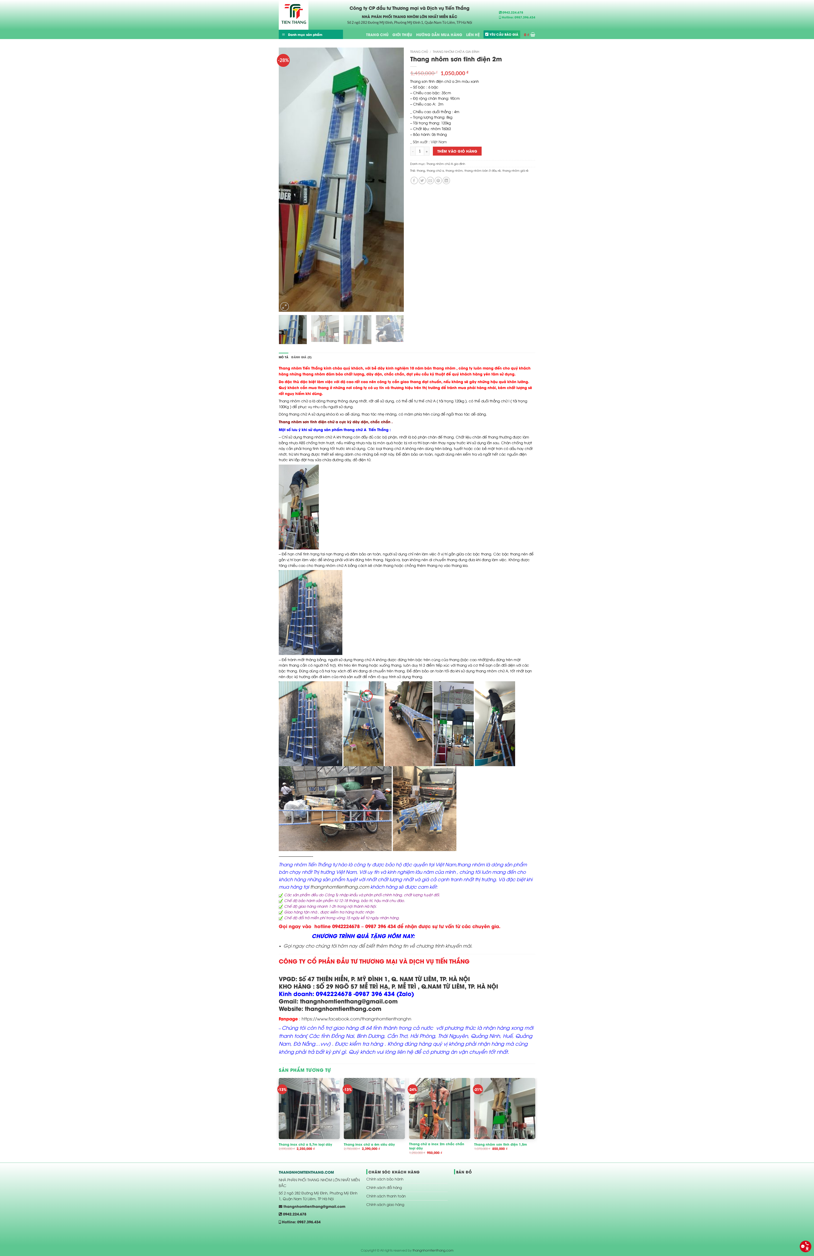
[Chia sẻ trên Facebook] (414, 180)
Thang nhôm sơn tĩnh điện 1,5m (500, 1144)
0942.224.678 (512, 12)
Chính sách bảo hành (384, 1178)
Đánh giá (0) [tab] (301, 357)
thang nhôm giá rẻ (515, 170)
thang (421, 170)
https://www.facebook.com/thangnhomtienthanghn (355, 1018)
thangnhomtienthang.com (339, 886)
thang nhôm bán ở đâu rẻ (482, 170)
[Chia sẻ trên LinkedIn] (446, 180)
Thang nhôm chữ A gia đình (456, 51)
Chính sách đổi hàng (384, 1187)
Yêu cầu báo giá (503, 34)
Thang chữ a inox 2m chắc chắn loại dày (436, 1146)
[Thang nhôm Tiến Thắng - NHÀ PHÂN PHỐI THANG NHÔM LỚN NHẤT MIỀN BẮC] (300, 15)
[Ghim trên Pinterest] (438, 180)
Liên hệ (473, 34)
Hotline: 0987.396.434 (518, 17)
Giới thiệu (402, 34)
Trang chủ (377, 34)
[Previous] (286, 179)
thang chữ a (435, 170)
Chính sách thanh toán (386, 1195)
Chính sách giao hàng (385, 1204)
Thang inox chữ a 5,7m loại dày (305, 1144)
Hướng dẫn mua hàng (439, 34)
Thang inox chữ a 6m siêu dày (369, 1144)
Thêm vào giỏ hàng (457, 150)
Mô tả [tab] (283, 357)
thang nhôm (454, 170)
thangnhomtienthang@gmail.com (313, 1206)
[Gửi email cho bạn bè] (430, 180)
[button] (529, 34)
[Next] (396, 179)
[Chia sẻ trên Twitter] (422, 180)
